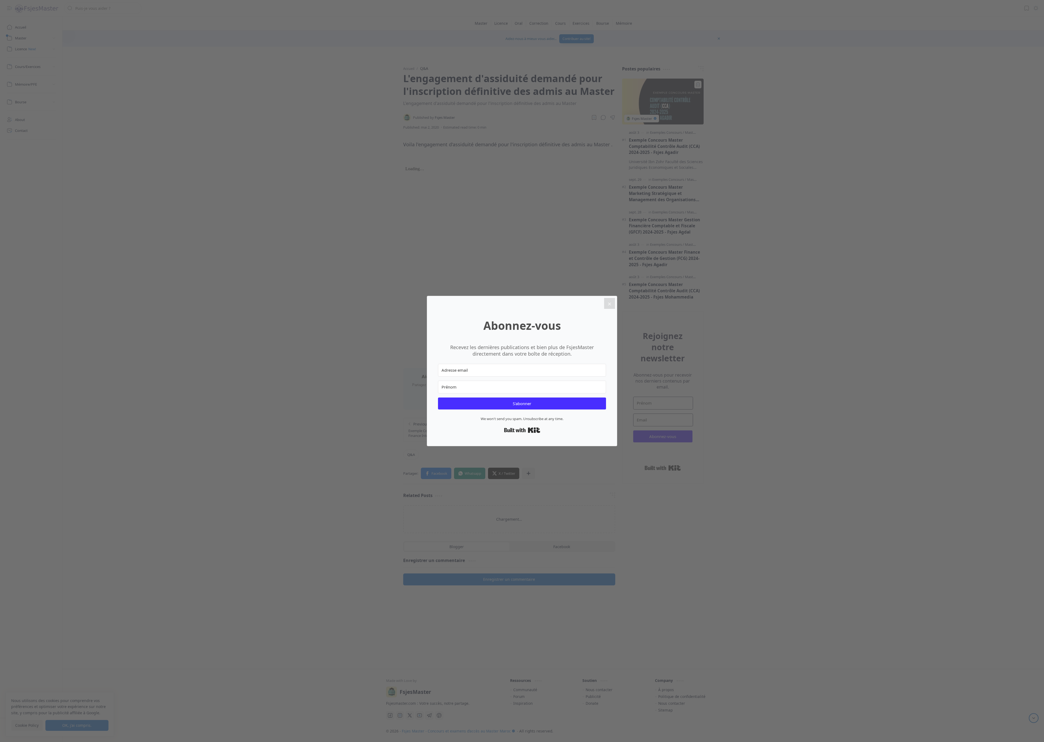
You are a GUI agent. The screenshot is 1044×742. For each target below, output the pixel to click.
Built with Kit (522, 430)
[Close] (609, 303)
